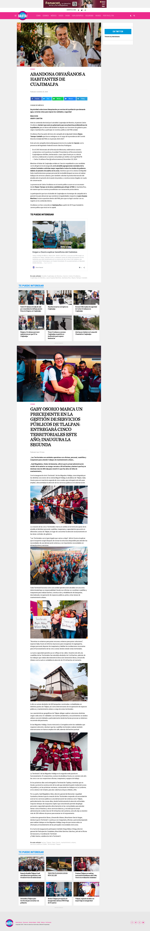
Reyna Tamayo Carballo (79, 278)
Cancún (65, 276)
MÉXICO (53, 16)
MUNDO (98, 16)
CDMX (38, 16)
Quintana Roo (66, 278)
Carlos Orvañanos (74, 276)
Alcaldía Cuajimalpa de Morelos (51, 276)
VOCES (61, 16)
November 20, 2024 (70, 159)
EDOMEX (46, 16)
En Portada (48, 922)
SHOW (67, 16)
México (43, 922)
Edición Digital (32, 922)
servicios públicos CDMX (38, 844)
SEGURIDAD (89, 16)
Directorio (25, 922)
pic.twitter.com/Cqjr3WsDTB (72, 157)
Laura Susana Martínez (53, 278)
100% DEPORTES (77, 16)
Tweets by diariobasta (112, 36)
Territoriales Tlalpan (54, 844)
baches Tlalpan (46, 842)
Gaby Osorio (56, 842)
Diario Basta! (19, 922)
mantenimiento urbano (68, 842)
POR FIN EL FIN (108, 16)
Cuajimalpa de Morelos (37, 278)
